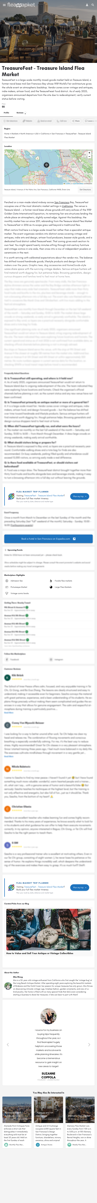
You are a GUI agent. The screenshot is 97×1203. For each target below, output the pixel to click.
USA (37, 133)
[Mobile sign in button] (87, 5)
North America (26, 133)
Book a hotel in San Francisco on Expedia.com (45, 538)
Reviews (21, 113)
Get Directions (85, 190)
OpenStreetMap (78, 183)
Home (6, 133)
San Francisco (58, 133)
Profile (6, 113)
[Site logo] (21, 5)
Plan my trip (78, 496)
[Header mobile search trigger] (92, 5)
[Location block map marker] (46, 165)
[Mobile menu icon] (4, 5)
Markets (14, 133)
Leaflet (67, 183)
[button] (48, 167)
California (45, 133)
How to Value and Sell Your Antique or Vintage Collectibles (39, 953)
